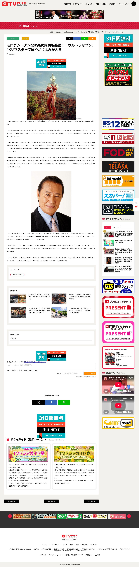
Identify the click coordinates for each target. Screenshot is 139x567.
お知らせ (43, 555)
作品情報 (112, 4)
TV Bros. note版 (59, 549)
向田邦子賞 (67, 4)
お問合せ (88, 555)
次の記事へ (91, 501)
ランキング (123, 4)
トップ (45, 544)
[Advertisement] (118, 102)
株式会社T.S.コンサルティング (63, 550)
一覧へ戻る (51, 501)
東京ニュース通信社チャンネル (108, 549)
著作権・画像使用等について (74, 555)
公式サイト (13, 338)
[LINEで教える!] (84, 38)
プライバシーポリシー (55, 555)
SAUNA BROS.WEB (73, 549)
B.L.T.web (37, 549)
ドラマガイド (77, 4)
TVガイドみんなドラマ (88, 549)
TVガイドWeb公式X (81, 550)
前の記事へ (11, 501)
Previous (10, 516)
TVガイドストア (125, 549)
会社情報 (97, 555)
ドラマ (25, 38)
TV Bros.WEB (47, 549)
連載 (104, 4)
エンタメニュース (13, 38)
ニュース (89, 4)
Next (129, 516)
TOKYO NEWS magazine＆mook (20, 549)
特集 (97, 4)
